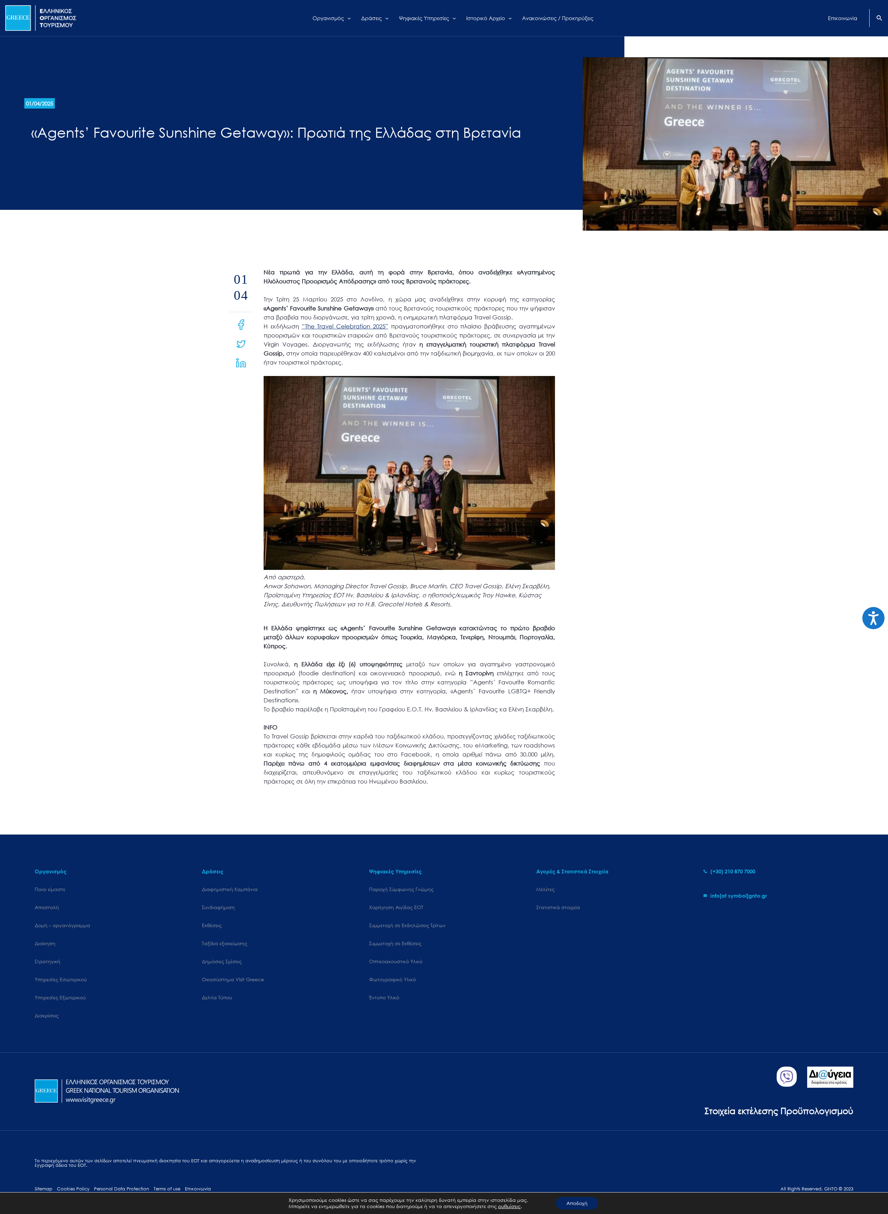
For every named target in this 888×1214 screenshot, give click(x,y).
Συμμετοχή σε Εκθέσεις (395, 943)
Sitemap (43, 1189)
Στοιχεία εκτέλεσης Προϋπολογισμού (779, 1110)
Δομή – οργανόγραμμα (62, 925)
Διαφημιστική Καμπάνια (230, 889)
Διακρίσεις (47, 1015)
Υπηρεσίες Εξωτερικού (60, 997)
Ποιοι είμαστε (50, 889)
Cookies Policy (73, 1189)
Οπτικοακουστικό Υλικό (395, 961)
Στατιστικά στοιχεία (558, 907)
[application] (347, 18)
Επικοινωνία (198, 1189)
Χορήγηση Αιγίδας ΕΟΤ (396, 907)
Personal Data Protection (121, 1189)
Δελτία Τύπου (217, 997)
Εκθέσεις (212, 925)
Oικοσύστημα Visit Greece (233, 979)
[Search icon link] (880, 19)
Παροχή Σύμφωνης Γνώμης (401, 889)
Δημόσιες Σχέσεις (222, 961)
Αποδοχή (577, 1203)
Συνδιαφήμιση (218, 907)
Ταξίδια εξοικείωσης (224, 943)
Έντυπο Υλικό (384, 997)
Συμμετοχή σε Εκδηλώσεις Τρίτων (407, 925)
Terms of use (167, 1189)
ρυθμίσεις (509, 1206)
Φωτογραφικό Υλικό (392, 979)
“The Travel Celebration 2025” (345, 326)
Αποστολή (47, 907)
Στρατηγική (47, 961)
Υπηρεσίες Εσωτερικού (61, 979)
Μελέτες (545, 889)
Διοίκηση (45, 943)
